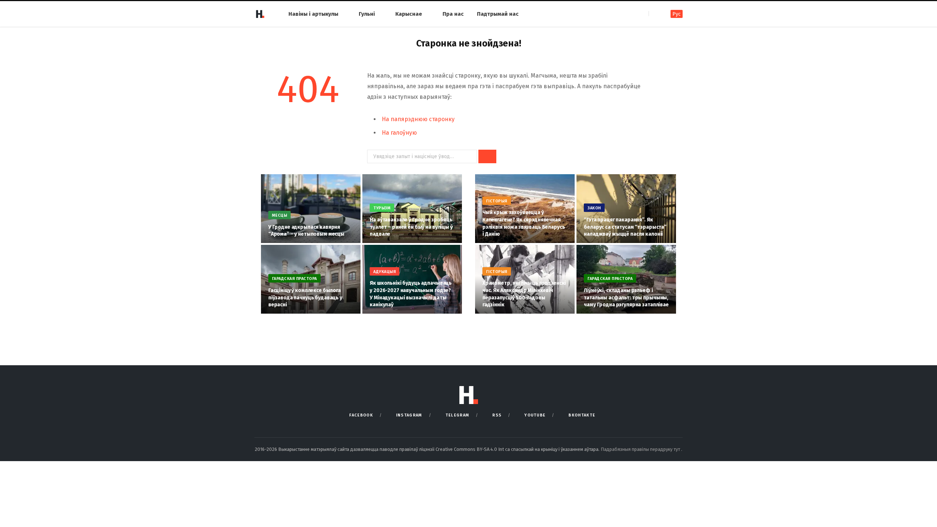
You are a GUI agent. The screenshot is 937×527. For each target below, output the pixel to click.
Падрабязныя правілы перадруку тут (641, 449)
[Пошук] (655, 13)
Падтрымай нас (498, 14)
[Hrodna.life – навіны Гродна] (259, 14)
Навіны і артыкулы (313, 14)
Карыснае (408, 14)
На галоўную (399, 132)
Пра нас (453, 14)
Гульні (367, 14)
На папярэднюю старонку (418, 119)
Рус (676, 14)
